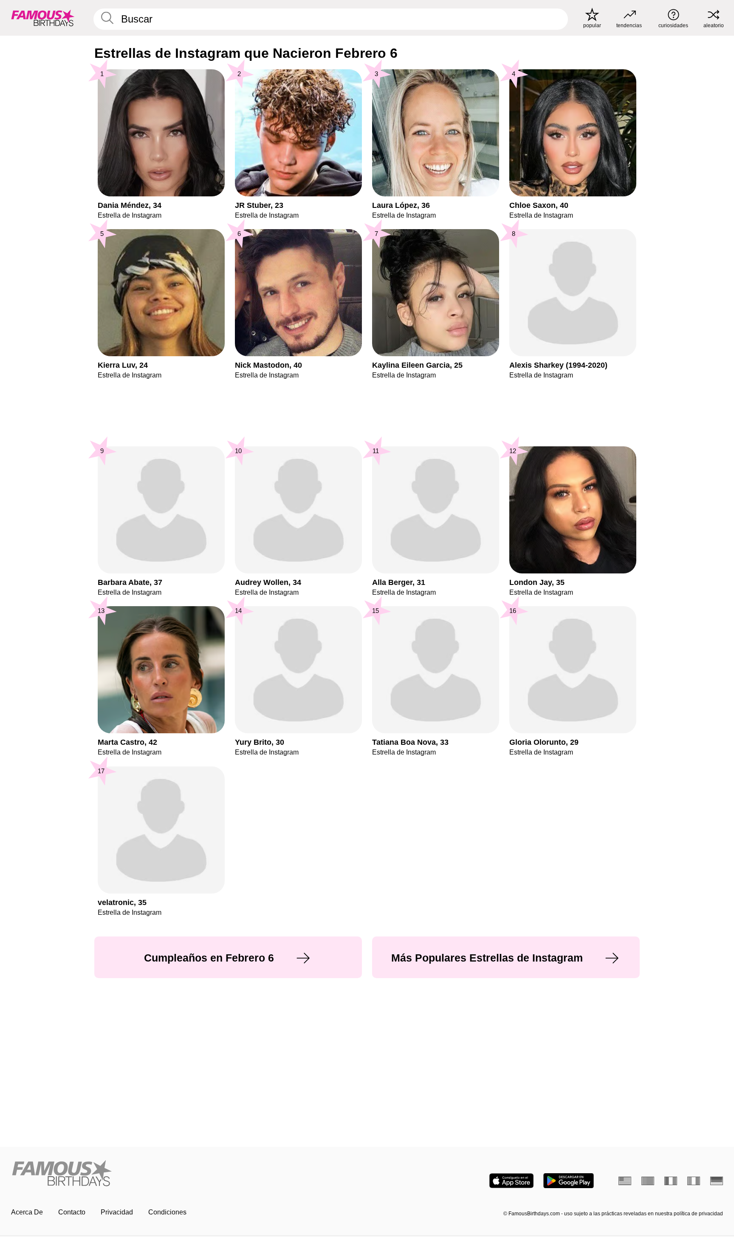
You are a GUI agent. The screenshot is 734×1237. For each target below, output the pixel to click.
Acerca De (27, 1212)
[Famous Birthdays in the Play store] (568, 1180)
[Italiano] (693, 1181)
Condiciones (167, 1212)
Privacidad (117, 1212)
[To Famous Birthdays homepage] (43, 18)
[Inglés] (624, 1181)
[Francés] (670, 1181)
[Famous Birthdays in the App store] (511, 1180)
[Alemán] (716, 1181)
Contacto (71, 1212)
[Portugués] (647, 1181)
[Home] (186, 1174)
